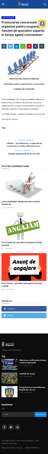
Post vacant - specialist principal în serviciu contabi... (21, 284)
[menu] (3, 4)
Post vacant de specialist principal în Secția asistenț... (21, 243)
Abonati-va (40, 414)
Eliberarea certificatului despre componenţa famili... (32, 361)
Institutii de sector (27, 374)
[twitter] (11, 427)
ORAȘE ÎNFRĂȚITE (32, 448)
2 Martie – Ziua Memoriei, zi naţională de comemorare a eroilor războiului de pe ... (24, 144)
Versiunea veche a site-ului (12, 448)
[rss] (17, 427)
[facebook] (4, 427)
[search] (45, 4)
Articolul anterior (25, 140)
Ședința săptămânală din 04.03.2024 (24, 154)
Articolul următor (22, 151)
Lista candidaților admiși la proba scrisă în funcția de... (20, 202)
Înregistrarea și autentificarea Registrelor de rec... (32, 388)
